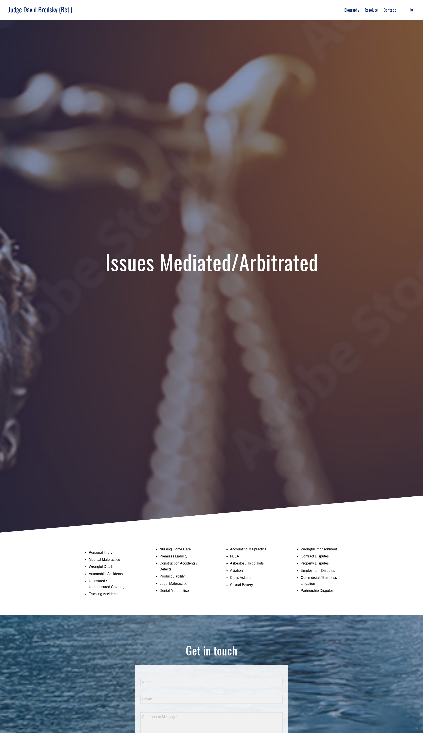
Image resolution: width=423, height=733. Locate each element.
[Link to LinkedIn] (411, 9)
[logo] (40, 10)
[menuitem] (351, 10)
